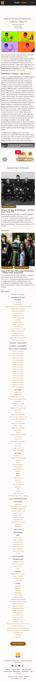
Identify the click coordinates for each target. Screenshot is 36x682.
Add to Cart (18, 392)
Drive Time (18, 588)
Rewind (18, 432)
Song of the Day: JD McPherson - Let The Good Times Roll (17, 211)
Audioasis (18, 586)
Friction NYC (18, 467)
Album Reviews (18, 576)
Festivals (18, 453)
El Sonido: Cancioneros (18, 346)
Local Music (7, 267)
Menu (32, 2)
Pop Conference (18, 484)
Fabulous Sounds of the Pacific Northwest (18, 306)
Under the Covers (18, 448)
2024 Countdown (18, 384)
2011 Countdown (18, 356)
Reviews (18, 571)
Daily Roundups (18, 540)
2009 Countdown (18, 351)
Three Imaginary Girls (18, 331)
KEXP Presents (18, 546)
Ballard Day (18, 504)
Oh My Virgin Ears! (18, 324)
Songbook (18, 524)
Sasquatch (18, 487)
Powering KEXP (18, 559)
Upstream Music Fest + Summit (18, 496)
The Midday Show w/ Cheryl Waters (18, 628)
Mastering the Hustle (18, 522)
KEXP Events (18, 501)
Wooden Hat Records (18, 70)
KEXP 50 (18, 412)
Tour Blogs (18, 443)
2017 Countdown (18, 369)
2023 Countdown (18, 382)
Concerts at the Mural (18, 511)
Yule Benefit (18, 526)
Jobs (31, 671)
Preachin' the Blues (18, 606)
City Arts (18, 460)
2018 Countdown (18, 371)
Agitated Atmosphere (18, 574)
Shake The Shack (18, 610)
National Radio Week (18, 428)
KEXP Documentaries (18, 414)
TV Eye (18, 553)
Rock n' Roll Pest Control (18, 329)
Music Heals (18, 426)
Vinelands (18, 635)
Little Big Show (18, 520)
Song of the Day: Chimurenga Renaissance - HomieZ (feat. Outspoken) (17, 272)
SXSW (18, 491)
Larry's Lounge (18, 597)
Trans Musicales (18, 493)
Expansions (18, 592)
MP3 (28, 73)
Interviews (18, 410)
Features (18, 390)
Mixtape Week (18, 532)
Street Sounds (18, 617)
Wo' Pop (18, 637)
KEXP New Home (18, 564)
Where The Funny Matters (18, 338)
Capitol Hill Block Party (18, 458)
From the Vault (18, 406)
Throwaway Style (18, 333)
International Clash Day (18, 408)
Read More (5, 230)
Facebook (22, 138)
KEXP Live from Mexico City (18, 417)
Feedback (18, 401)
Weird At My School (18, 335)
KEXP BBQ (18, 515)
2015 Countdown (18, 364)
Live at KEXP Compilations (18, 419)
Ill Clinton (16, 112)
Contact (18, 673)
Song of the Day (18, 24)
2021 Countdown (18, 378)
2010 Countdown (18, 353)
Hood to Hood (18, 513)
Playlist (17, 2)
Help (24, 678)
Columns (18, 300)
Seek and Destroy (18, 608)
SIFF (18, 489)
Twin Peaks (18, 446)
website (14, 138)
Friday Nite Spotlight (18, 311)
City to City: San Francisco (18, 506)
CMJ (18, 462)
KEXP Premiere (18, 544)
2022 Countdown (18, 380)
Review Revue (18, 326)
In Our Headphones (18, 318)
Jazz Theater (18, 595)
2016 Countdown (18, 367)
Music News (18, 538)
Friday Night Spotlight (18, 309)
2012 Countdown (18, 358)
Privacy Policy (24, 676)
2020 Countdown (18, 376)
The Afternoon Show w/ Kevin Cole (18, 624)
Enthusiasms (18, 304)
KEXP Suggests (18, 549)
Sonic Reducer (18, 612)
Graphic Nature (18, 313)
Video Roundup (18, 450)
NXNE (18, 476)
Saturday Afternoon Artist (18, 435)
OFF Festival (18, 478)
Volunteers (16, 671)
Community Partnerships (18, 508)
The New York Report (18, 441)
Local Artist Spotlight (18, 423)
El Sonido (18, 590)
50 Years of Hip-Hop (18, 297)
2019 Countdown (18, 373)
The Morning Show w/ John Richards (18, 630)
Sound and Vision (18, 615)
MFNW (18, 473)
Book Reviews (18, 578)
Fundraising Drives (18, 561)
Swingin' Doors (18, 621)
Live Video (18, 421)
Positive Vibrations (18, 604)
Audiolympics (18, 394)
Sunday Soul (18, 619)
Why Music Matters (18, 340)
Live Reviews (18, 580)
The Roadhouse (18, 633)
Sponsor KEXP (26, 669)
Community (7, 671)
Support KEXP (16, 669)
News (18, 535)
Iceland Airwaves (18, 469)
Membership (18, 566)
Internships (25, 671)
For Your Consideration (18, 499)
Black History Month (18, 397)
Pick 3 (18, 568)
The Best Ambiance (18, 626)
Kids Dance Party (18, 517)
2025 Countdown (18, 387)
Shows (18, 583)
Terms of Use (12, 676)
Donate (24, 2)
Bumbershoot (18, 456)
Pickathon (18, 480)
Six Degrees (18, 437)
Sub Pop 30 (18, 439)
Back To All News (18, 643)
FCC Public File (16, 678)
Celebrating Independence (18, 399)
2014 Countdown (18, 362)
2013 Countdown (18, 360)
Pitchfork (18, 482)
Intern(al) (18, 320)
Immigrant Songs (18, 315)
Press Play (18, 430)
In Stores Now (18, 542)
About (8, 669)
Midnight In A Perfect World (18, 601)
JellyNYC (18, 471)
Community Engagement (18, 343)
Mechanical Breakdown (18, 599)
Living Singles (18, 322)
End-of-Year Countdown (18, 349)
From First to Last (18, 403)
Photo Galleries (18, 556)
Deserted (18, 302)
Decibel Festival (18, 464)
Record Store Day (18, 551)
